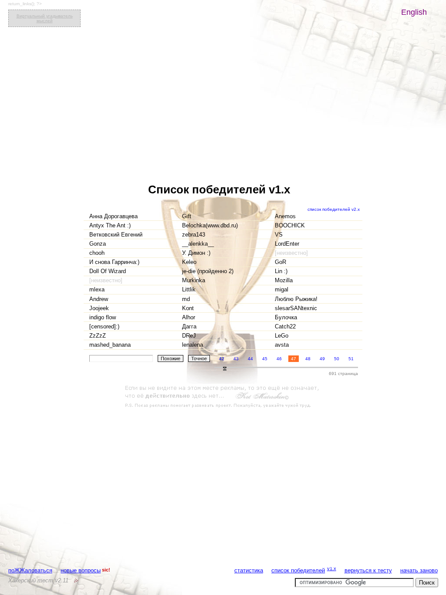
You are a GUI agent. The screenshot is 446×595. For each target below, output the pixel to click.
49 (322, 358)
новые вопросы (81, 570)
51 (351, 358)
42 (221, 358)
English (414, 12)
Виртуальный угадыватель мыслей (45, 18)
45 (264, 358)
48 (308, 358)
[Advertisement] (223, 397)
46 (279, 358)
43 (236, 358)
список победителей (298, 570)
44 (250, 358)
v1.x (331, 568)
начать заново (419, 570)
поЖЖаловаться (30, 570)
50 (336, 358)
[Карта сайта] (76, 580)
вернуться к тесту (368, 570)
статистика (248, 570)
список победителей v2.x (333, 209)
